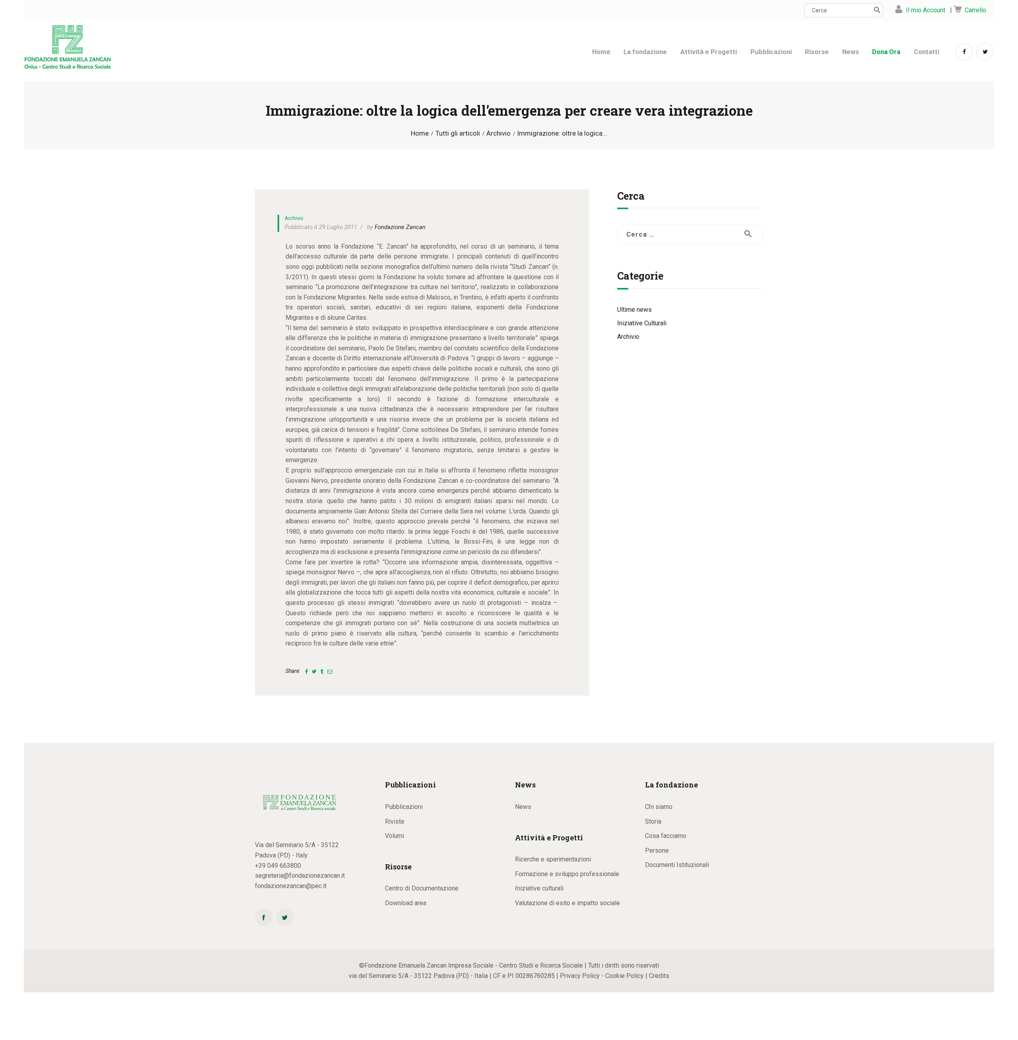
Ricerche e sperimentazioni (553, 859)
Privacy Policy (580, 976)
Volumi (394, 836)
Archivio (498, 133)
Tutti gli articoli (457, 133)
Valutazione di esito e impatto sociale (567, 903)
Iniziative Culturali (641, 323)
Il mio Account (925, 10)
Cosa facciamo (665, 836)
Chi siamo (658, 807)
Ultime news (634, 309)
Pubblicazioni (404, 807)
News (523, 807)
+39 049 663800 (278, 865)
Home (420, 133)
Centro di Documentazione (421, 888)
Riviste (394, 821)
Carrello (975, 10)
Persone (657, 850)
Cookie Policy (624, 976)
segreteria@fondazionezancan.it (300, 875)
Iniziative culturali (539, 888)
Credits (659, 976)
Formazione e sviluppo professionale (567, 874)
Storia (653, 821)
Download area (405, 903)
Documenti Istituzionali (677, 865)
